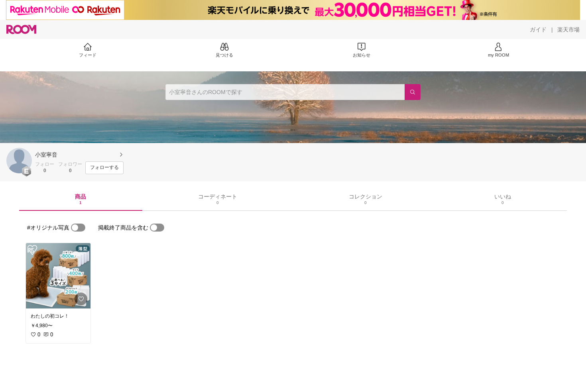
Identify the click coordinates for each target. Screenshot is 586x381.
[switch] (78, 228)
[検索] (413, 92)
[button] (19, 160)
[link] (58, 275)
